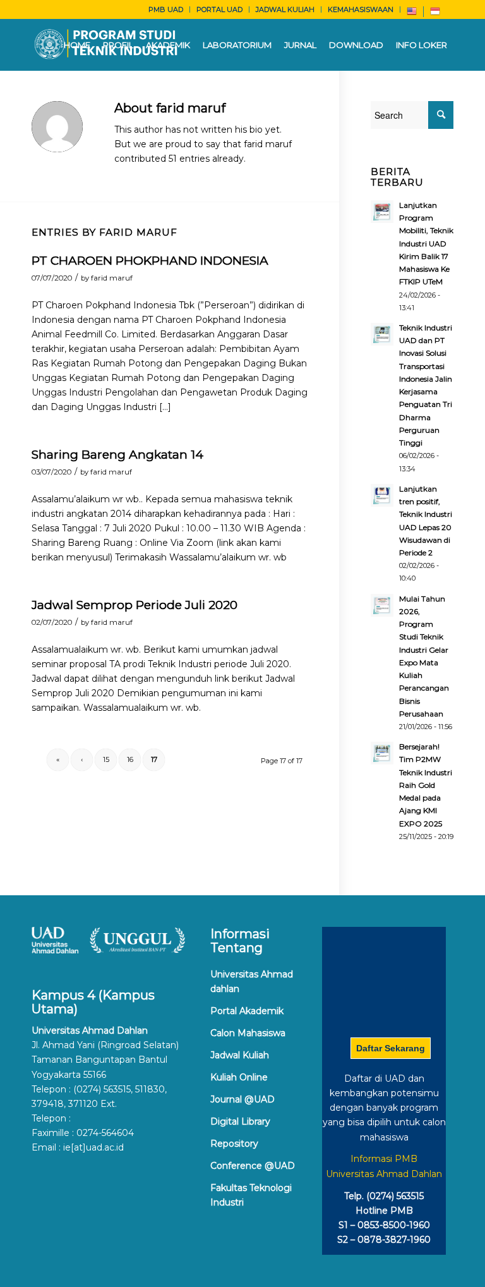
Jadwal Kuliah (239, 1055)
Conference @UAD (252, 1165)
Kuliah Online (239, 1077)
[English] (412, 14)
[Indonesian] (435, 14)
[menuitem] (166, 9)
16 (130, 759)
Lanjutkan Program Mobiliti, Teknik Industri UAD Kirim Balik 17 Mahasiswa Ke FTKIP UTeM (426, 243)
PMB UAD (165, 9)
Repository (234, 1143)
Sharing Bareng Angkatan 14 (117, 454)
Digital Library (240, 1121)
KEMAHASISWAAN (360, 9)
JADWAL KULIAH (285, 9)
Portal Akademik (247, 1011)
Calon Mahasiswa (247, 1033)
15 (106, 759)
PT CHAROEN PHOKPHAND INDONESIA (150, 260)
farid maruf (112, 278)
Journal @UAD (242, 1099)
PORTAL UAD (219, 9)
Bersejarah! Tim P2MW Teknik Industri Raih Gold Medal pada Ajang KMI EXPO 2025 (425, 785)
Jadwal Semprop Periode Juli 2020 (134, 605)
